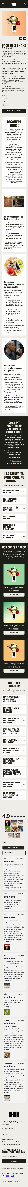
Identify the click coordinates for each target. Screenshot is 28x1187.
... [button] (15, 888)
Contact (4, 1134)
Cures (3, 101)
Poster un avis (13, 847)
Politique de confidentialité (11, 1142)
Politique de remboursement (11, 1144)
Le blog (4, 1137)
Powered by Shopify (17, 1168)
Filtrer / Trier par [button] (10, 853)
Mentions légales (7, 1139)
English (16, 1181)
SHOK (8, 1168)
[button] (14, 23)
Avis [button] (4, 843)
